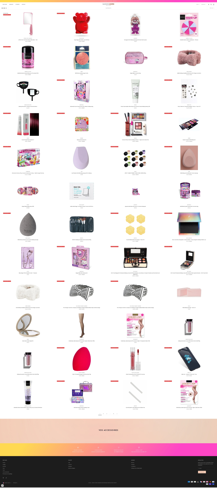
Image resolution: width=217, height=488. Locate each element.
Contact (23, 4)
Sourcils (4, 466)
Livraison (133, 464)
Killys (28, 271)
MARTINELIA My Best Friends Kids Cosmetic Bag (189, 206)
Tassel (28, 138)
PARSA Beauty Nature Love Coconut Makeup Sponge (28, 239)
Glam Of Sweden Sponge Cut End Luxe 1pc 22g (81, 374)
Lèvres (4, 462)
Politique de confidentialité (136, 468)
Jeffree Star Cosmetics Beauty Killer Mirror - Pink (27, 39)
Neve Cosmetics (189, 238)
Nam (189, 171)
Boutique (5, 4)
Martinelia (135, 71)
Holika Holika (81, 204)
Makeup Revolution (189, 339)
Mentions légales (71, 468)
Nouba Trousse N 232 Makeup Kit (189, 139)
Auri (81, 171)
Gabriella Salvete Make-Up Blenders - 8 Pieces (189, 39)
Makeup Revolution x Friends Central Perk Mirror (28, 106)
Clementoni (28, 171)
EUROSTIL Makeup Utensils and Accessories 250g (81, 239)
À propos (17, 4)
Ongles (4, 464)
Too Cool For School (135, 372)
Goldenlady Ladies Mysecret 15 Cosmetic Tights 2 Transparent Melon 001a (135, 341)
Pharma (81, 138)
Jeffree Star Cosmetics (28, 38)
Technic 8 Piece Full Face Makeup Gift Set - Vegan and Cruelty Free (135, 139)
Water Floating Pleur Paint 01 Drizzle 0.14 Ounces (135, 374)
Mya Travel (135, 271)
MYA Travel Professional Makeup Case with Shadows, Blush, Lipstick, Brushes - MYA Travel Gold (189, 273)
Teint (4, 470)
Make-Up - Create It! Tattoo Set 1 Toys (189, 374)
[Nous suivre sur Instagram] (3, 477)
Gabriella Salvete (189, 38)
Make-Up (189, 372)
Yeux (4, 468)
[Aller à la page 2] (117, 414)
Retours (132, 462)
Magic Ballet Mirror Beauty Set (81, 273)
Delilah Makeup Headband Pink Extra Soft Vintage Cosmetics (189, 73)
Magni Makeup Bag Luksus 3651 (28, 206)
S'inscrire (202, 472)
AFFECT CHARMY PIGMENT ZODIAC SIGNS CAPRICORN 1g (135, 173)
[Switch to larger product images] (2, 8)
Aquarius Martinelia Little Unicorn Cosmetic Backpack (135, 206)
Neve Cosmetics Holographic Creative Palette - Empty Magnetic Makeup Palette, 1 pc (189, 239)
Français (203, 4)
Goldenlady (82, 339)
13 (113, 413)
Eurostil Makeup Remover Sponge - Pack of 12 (135, 239)
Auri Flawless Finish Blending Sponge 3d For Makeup (82, 173)
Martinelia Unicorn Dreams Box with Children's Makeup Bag (81, 106)
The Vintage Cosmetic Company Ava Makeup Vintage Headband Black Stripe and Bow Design (81, 307)
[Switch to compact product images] (6, 8)
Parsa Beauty (28, 238)
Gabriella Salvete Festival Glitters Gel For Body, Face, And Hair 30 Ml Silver (28, 407)
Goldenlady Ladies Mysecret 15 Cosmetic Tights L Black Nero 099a (189, 407)
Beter (82, 71)
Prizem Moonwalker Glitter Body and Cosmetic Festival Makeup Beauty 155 (135, 106)
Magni (28, 204)
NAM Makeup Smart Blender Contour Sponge (189, 173)
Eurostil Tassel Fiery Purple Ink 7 (28, 139)
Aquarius (135, 204)
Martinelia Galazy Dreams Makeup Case (81, 407)
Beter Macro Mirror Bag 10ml (27, 341)
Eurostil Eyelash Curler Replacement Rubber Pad (135, 407)
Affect (135, 171)
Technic (135, 138)
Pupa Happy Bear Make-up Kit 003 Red (81, 39)
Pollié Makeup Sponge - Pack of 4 (189, 307)
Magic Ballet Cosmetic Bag (135, 73)
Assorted (135, 38)
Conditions (133, 466)
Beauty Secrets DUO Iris (81, 139)
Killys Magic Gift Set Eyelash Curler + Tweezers (28, 273)
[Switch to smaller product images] (4, 8)
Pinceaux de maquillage (7, 473)
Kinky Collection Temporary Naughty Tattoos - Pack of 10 (189, 106)
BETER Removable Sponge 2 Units (81, 73)
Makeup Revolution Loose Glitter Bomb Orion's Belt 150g (189, 341)
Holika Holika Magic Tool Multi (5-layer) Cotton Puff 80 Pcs (81, 206)
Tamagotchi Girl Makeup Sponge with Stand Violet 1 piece (135, 39)
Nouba (189, 138)
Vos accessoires (6, 472)
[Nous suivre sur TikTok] (6, 477)
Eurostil (81, 238)
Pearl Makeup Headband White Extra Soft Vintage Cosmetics (28, 307)
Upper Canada (189, 71)
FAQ (69, 462)
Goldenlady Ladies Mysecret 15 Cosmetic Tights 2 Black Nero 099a (82, 341)
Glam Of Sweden (82, 372)
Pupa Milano (81, 38)
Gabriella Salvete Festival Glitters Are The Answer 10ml (27, 73)
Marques (11, 4)
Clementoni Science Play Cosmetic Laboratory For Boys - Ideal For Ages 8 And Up (28, 173)
